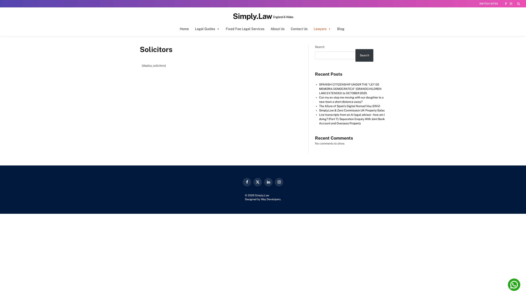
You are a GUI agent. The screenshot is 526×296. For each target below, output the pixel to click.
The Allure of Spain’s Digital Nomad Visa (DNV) (349, 106)
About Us (278, 29)
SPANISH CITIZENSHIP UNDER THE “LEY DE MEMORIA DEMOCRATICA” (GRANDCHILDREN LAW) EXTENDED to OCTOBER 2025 (350, 89)
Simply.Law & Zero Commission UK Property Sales (352, 110)
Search (319, 47)
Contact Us (299, 29)
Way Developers (271, 199)
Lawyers (320, 29)
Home (184, 29)
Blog (340, 29)
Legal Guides (205, 29)
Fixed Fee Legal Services (245, 29)
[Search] (518, 3)
